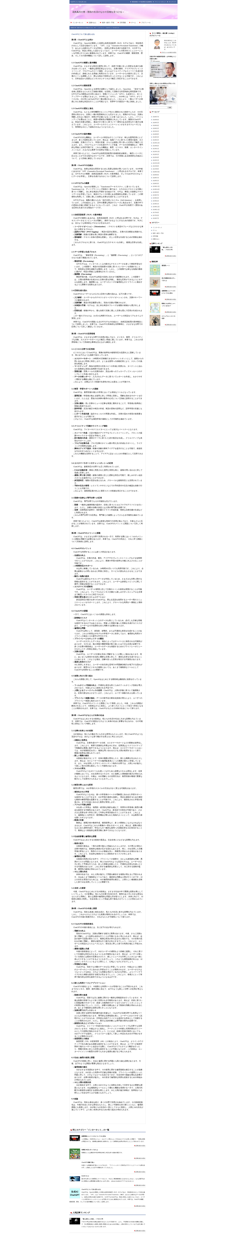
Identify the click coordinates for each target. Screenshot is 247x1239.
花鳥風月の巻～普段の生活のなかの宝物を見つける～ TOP (83, 27)
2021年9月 (156, 166)
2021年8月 (156, 169)
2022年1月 (156, 160)
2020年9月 (156, 175)
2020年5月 (156, 180)
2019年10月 (156, 189)
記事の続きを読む (140, 1145)
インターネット (78, 22)
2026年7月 (156, 117)
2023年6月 (156, 145)
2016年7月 (156, 218)
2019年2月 (156, 201)
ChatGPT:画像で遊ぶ (88, 1162)
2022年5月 (156, 154)
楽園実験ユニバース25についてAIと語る (94, 1136)
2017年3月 (156, 215)
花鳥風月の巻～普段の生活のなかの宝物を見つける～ (98, 12)
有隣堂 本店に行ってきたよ (90, 1149)
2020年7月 (156, 177)
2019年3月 (156, 198)
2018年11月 (156, 209)
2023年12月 (156, 143)
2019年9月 (156, 192)
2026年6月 (156, 119)
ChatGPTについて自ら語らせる (91, 1189)
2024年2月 (156, 140)
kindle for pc (85, 1176)
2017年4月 (156, 212)
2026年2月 (156, 128)
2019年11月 (156, 186)
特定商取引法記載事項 (146, 1)
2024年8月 (156, 134)
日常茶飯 (123, 22)
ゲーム (133, 22)
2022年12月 (156, 151)
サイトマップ (172, 1)
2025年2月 (156, 131)
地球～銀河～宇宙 (108, 22)
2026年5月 (156, 122)
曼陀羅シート (166, 265)
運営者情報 (135, 1)
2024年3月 (156, 137)
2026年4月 (156, 125)
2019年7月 (156, 195)
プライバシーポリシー (160, 1)
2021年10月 (156, 163)
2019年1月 (156, 204)
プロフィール (146, 22)
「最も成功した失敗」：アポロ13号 (92, 1219)
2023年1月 (156, 148)
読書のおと (92, 22)
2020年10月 (156, 172)
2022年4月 (156, 157)
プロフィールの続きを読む (168, 52)
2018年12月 (156, 206)
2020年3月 (156, 183)
